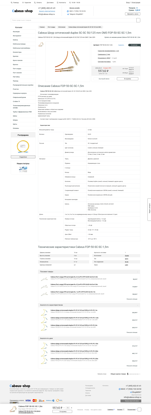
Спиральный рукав (19, 97)
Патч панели (17, 73)
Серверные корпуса (20, 93)
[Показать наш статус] (23, 169)
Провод (15, 81)
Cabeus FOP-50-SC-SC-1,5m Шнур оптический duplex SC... (29, 411)
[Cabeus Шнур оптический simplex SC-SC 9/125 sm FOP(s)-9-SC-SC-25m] (23, 146)
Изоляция (16, 31)
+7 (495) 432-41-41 (46, 8)
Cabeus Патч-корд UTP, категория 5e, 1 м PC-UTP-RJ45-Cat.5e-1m (73, 292)
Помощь (16, 2)
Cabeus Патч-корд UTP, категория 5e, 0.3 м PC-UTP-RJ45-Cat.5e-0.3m (74, 277)
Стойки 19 (16, 101)
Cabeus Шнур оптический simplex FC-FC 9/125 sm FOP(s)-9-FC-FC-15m (74, 343)
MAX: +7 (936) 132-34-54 (77, 11)
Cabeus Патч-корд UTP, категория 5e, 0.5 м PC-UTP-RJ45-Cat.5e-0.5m (74, 284)
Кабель (15, 40)
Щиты (15, 124)
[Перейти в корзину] (126, 9)
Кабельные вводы (19, 44)
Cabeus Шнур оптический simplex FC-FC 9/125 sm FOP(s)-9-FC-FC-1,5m (74, 318)
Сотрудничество (90, 388)
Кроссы (15, 64)
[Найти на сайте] (138, 20)
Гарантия (28, 2)
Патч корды (17, 68)
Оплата (39, 2)
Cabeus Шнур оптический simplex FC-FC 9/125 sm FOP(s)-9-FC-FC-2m (74, 325)
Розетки (16, 89)
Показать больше (132, 299)
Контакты (62, 2)
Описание (80, 409)
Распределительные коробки (23, 85)
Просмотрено (131, 409)
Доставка (50, 2)
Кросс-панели (17, 60)
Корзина (119, 409)
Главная (42, 27)
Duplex (127, 255)
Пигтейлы (16, 77)
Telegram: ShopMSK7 (76, 14)
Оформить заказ (132, 14)
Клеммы (16, 128)
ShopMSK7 (136, 392)
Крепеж (15, 56)
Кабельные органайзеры (21, 48)
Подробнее (23, 157)
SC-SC (126, 262)
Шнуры (15, 120)
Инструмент (17, 36)
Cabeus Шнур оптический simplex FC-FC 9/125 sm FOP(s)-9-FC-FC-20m (74, 351)
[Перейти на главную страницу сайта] (22, 11)
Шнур (126, 258)
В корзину (127, 79)
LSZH (126, 265)
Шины (15, 116)
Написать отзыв (102, 374)
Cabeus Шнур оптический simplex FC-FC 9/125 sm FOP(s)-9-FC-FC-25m (74, 358)
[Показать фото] (41, 44)
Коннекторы (17, 52)
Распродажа (89, 385)
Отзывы (87, 409)
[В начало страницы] (139, 409)
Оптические (61, 27)
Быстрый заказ (104, 79)
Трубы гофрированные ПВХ (22, 112)
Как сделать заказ (96, 409)
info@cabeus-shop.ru (132, 397)
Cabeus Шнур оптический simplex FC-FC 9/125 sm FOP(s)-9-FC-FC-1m (74, 310)
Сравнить (110, 409)
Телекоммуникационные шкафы (21, 107)
